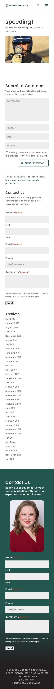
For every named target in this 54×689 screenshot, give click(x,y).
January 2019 (12, 353)
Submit (10, 303)
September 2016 (13, 378)
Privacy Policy (10, 296)
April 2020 (10, 331)
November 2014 (13, 433)
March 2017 (11, 369)
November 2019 (13, 336)
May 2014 (10, 442)
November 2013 (13, 454)
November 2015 (13, 395)
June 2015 (10, 408)
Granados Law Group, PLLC (29, 670)
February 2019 (12, 348)
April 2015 (10, 416)
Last (7, 237)
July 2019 (9, 344)
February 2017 (12, 374)
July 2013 (9, 459)
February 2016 (12, 386)
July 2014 (10, 437)
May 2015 (10, 412)
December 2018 (13, 357)
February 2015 (12, 421)
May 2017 (10, 365)
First (7, 225)
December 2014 (13, 429)
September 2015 (13, 404)
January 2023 (12, 323)
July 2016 (9, 382)
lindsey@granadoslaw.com (27, 683)
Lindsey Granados (17, 27)
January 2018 (12, 361)
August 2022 (11, 327)
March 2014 (11, 450)
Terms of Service (27, 296)
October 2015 (12, 399)
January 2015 (12, 425)
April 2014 (10, 446)
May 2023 (10, 319)
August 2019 (11, 340)
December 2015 (13, 391)
